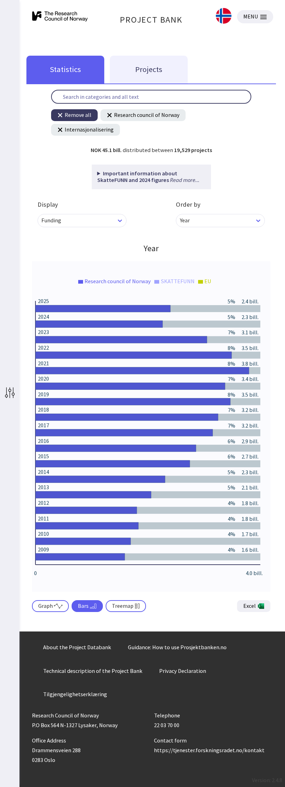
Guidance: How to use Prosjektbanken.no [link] (177, 647)
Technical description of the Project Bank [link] (92, 670)
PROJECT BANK (151, 19)
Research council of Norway (146, 114)
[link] (223, 16)
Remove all (78, 114)
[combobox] (41, 220)
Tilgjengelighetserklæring (75, 694)
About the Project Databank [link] (77, 647)
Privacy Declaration (182, 670)
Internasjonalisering (89, 129)
